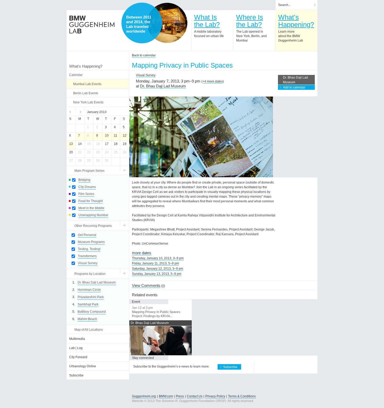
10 (107, 135)
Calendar (76, 75)
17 (107, 144)
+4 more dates (212, 81)
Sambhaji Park (88, 304)
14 (80, 144)
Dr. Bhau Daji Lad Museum (97, 282)
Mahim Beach (87, 319)
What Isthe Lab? (207, 20)
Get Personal (87, 235)
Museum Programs (91, 242)
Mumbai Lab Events (87, 84)
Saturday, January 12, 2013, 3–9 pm (157, 268)
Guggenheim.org (144, 396)
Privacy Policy (215, 396)
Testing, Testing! (89, 249)
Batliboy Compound (92, 312)
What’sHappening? (296, 20)
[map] (167, 23)
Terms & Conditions (242, 396)
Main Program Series (89, 171)
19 (124, 144)
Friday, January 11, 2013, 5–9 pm (155, 263)
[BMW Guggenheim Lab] (92, 24)
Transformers (87, 256)
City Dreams (87, 187)
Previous (71, 111)
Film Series (86, 194)
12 (124, 135)
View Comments (146, 285)
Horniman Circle (89, 290)
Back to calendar (144, 55)
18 (116, 144)
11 (115, 135)
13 (71, 144)
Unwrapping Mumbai (93, 215)
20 (71, 152)
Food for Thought (90, 201)
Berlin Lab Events (85, 93)
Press (180, 396)
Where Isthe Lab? (249, 20)
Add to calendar (294, 87)
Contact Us (194, 396)
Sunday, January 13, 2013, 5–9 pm (156, 274)
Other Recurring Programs (93, 226)
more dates (141, 253)
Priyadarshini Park (91, 297)
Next (79, 111)
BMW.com (166, 396)
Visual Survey (87, 263)
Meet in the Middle (91, 208)
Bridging (84, 180)
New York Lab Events (88, 102)
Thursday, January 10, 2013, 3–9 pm (158, 258)
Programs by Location (90, 274)
